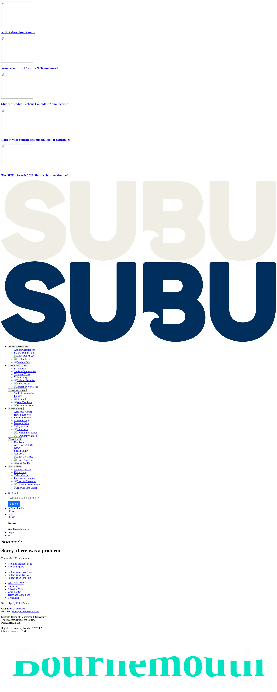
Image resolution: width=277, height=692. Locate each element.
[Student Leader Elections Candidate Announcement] (17, 97)
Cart (10, 514)
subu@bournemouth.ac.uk (25, 611)
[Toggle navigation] (9, 535)
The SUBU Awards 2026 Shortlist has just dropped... (36, 175)
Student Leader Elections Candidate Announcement (35, 104)
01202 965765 (17, 608)
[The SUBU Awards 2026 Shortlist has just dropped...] (17, 169)
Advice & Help (15, 409)
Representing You (17, 390)
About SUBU (15, 439)
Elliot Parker (22, 603)
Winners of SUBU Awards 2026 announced (29, 68)
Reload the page (16, 566)
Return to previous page (20, 563)
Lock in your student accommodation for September (35, 139)
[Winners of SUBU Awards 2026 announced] (17, 61)
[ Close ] (12, 511)
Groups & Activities (18, 365)
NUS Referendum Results (18, 32)
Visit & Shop (15, 466)
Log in (11, 532)
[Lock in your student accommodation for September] (17, 133)
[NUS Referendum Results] (17, 26)
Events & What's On (18, 347)
